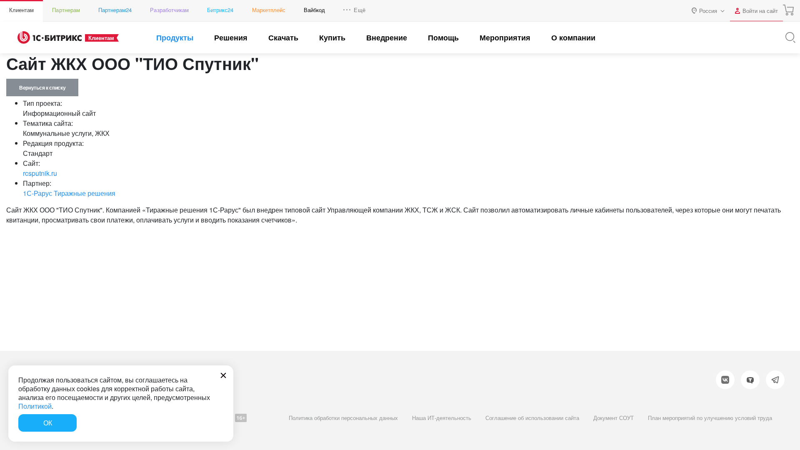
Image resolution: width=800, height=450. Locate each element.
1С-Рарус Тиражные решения (69, 193)
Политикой (35, 406)
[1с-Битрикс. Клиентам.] (50, 37)
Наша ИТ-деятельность (441, 418)
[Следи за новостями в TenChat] (750, 379)
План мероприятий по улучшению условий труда (710, 418)
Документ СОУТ (613, 418)
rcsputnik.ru (40, 173)
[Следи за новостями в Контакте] (725, 379)
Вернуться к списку (42, 87)
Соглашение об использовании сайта (532, 418)
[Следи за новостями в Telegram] (775, 379)
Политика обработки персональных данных (343, 418)
